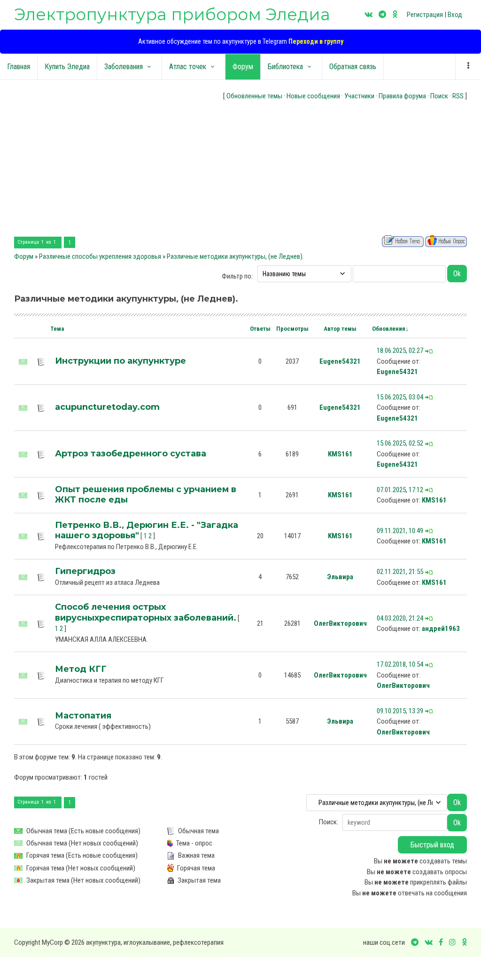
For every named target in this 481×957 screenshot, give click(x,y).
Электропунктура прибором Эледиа (172, 14)
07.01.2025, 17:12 (400, 490)
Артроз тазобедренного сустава (130, 453)
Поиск (439, 96)
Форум (23, 256)
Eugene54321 (340, 361)
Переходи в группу (315, 41)
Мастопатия (83, 715)
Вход (455, 14)
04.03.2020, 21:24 (400, 618)
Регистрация (425, 14)
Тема (57, 328)
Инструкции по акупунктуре (120, 361)
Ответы (260, 328)
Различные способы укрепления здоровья (100, 256)
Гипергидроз (85, 571)
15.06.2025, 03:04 (400, 397)
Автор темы (340, 328)
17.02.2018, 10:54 (400, 664)
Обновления (388, 328)
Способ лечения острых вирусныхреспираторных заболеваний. (145, 612)
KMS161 (340, 454)
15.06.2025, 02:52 (400, 443)
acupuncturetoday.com (107, 407)
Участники (359, 96)
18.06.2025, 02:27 (400, 350)
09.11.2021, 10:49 (400, 530)
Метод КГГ (81, 669)
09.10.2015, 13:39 (400, 711)
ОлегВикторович (340, 623)
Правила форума (402, 96)
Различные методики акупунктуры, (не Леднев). (235, 256)
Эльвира (340, 577)
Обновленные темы (254, 96)
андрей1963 (441, 628)
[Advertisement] (240, 169)
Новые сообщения (313, 96)
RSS (458, 96)
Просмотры (292, 328)
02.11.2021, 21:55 (400, 571)
